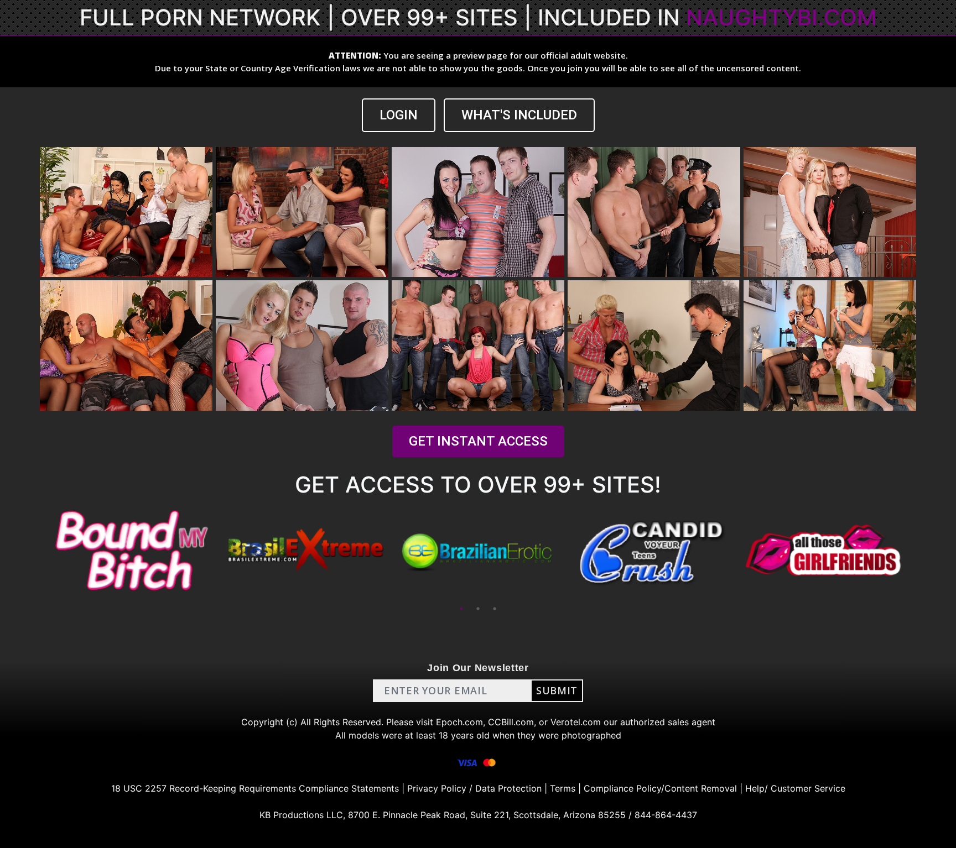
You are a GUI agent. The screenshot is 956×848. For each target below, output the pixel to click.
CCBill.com (511, 721)
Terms (562, 788)
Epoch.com (459, 721)
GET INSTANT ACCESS (478, 441)
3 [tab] (494, 608)
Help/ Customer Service (795, 788)
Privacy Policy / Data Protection (474, 788)
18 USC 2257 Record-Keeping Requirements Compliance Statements (255, 788)
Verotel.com (575, 721)
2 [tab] (478, 608)
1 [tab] (461, 608)
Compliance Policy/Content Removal (660, 788)
